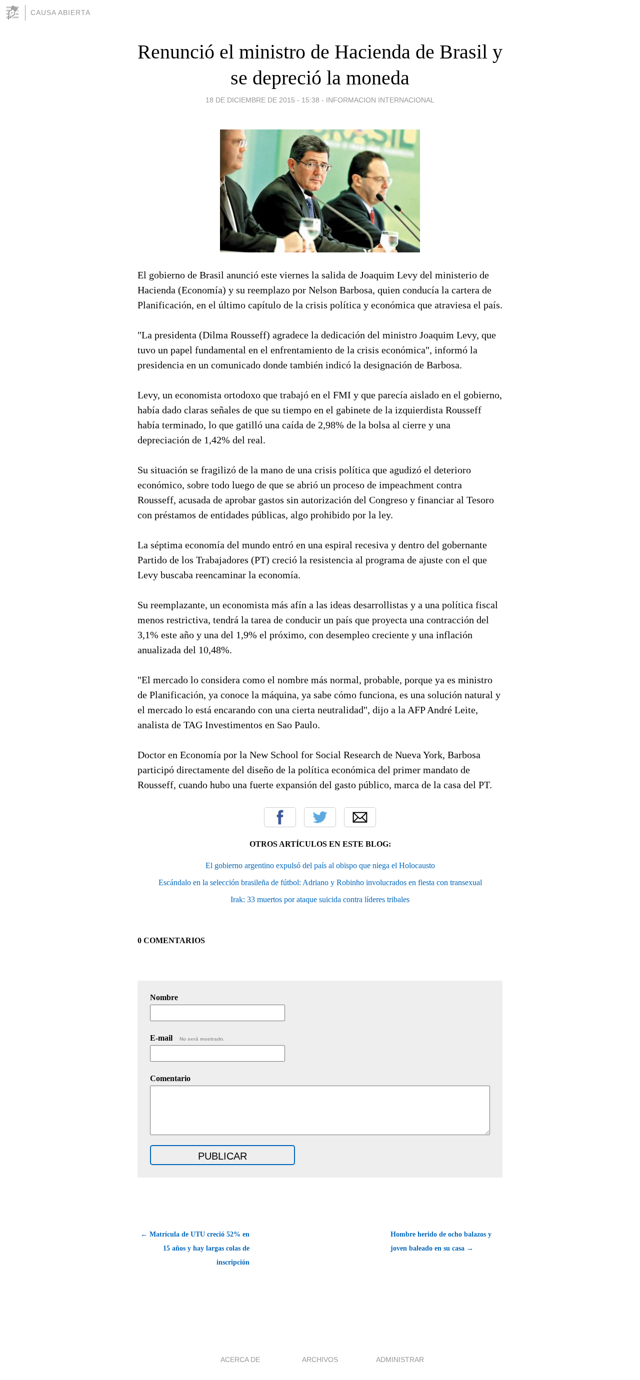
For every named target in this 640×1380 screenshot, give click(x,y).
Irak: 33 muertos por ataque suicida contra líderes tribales (320, 899)
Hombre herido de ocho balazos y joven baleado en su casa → (441, 1241)
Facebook (280, 817)
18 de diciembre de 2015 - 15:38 (263, 100)
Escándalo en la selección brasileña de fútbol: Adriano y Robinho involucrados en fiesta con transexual (320, 882)
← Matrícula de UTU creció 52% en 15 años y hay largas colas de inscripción (195, 1248)
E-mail (187, 1038)
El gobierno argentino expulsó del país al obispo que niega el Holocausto (320, 865)
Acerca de (240, 1360)
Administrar (400, 1360)
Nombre (164, 997)
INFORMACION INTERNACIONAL (380, 100)
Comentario (170, 1078)
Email (360, 817)
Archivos (320, 1360)
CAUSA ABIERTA (60, 12)
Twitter (320, 817)
